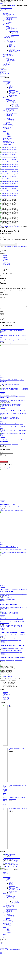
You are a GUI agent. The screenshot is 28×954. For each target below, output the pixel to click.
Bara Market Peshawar (8, 859)
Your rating (3, 294)
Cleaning (8, 26)
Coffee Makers (12, 46)
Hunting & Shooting (10, 60)
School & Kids (6, 64)
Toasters (10, 53)
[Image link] (6, 676)
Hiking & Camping (10, 59)
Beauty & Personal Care (8, 14)
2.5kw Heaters (14, 32)
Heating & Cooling (10, 29)
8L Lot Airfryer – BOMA (7, 504)
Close (1, 940)
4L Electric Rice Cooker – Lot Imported (11, 424)
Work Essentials (9, 55)
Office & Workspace (7, 54)
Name (1, 308)
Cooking (8, 58)
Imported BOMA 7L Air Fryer (9, 547)
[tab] (15, 255)
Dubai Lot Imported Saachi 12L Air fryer (12, 645)
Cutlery (7, 40)
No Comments (14, 856)
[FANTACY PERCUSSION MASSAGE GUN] (5, 828)
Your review (3, 297)
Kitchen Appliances (10, 41)
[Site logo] (6, 8)
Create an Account (4, 948)
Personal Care (9, 19)
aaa (9, 705)
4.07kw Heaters (15, 35)
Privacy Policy (6, 698)
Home (1, 226)
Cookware (8, 38)
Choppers (11, 45)
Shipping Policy (6, 694)
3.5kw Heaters (14, 33)
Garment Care (9, 27)
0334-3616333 (13, 5)
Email (1, 311)
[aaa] (5, 725)
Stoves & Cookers (13, 51)
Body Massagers (9, 15)
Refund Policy (6, 697)
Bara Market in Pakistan (8, 863)
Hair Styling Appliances (11, 17)
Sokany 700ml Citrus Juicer (8, 604)
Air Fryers (11, 42)
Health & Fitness (9, 18)
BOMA (7, 132)
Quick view (2, 332)
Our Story (5, 693)
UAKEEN (8, 136)
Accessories (5, 13)
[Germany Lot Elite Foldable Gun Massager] (5, 765)
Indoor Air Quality (10, 36)
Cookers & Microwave (14, 47)
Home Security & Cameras (12, 108)
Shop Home (5, 692)
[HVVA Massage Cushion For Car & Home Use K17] (5, 801)
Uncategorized (6, 65)
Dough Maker (12, 49)
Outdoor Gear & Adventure (9, 56)
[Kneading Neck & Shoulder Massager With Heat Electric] (5, 790)
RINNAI (8, 134)
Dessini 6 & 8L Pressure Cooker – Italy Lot (12, 632)
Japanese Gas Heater (13, 31)
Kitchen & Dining (7, 37)
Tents (7, 63)
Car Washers (8, 22)
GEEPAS (8, 133)
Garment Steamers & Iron (11, 28)
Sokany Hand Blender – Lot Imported (11, 619)
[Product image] (12, 330)
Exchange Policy (7, 695)
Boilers (10, 44)
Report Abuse (2, 253)
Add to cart (3, 244)
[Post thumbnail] (9, 854)
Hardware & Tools (7, 20)
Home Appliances (7, 24)
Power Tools (8, 23)
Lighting (8, 62)
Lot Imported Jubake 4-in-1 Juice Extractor (13, 411)
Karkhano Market (7, 855)
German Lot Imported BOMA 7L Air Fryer (13, 657)
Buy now (8, 244)
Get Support (14, 244)
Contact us (5, 699)
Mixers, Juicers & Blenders (15, 50)
